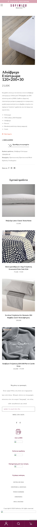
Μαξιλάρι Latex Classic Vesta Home (18, 221)
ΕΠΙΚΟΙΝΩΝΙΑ (18, 497)
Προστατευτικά (13, 157)
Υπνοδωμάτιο (12, 160)
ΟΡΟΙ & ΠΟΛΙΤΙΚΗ (18, 501)
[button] (2, 5)
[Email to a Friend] (14, 168)
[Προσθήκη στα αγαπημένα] (32, 187)
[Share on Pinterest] (11, 168)
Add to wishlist (8, 140)
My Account (6, 523)
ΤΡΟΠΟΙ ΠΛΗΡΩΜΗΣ (18, 492)
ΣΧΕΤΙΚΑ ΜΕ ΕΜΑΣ (18, 482)
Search (18, 523)
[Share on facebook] (8, 168)
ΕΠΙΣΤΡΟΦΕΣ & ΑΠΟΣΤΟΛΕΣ (18, 487)
